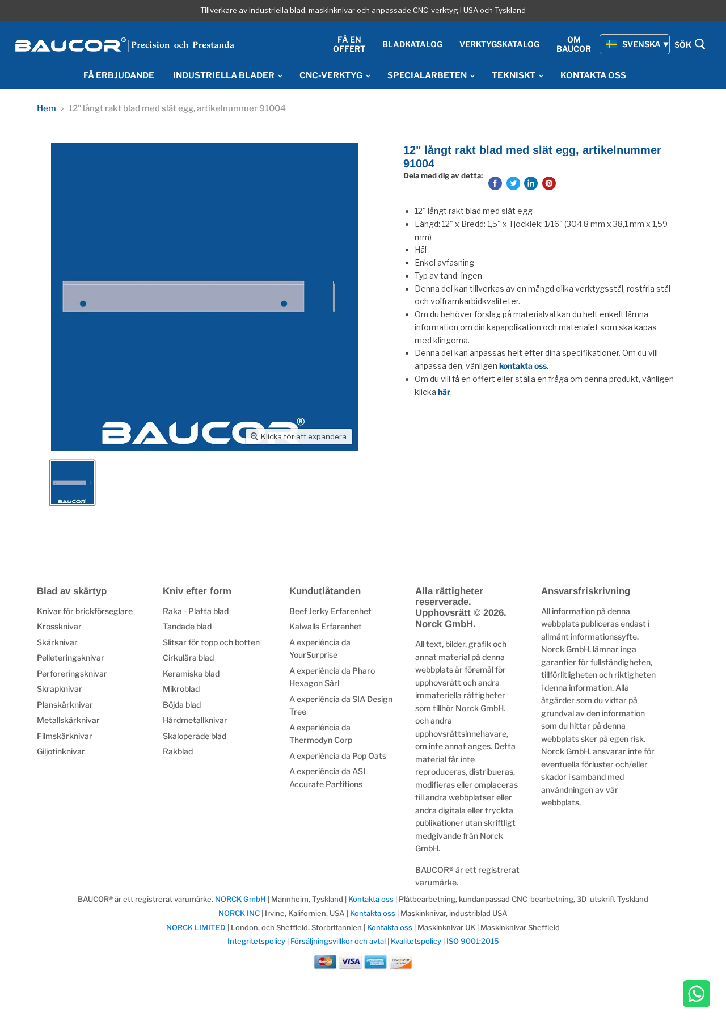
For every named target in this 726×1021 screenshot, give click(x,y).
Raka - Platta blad (196, 611)
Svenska (641, 44)
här (444, 392)
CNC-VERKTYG (331, 75)
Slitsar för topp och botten (211, 642)
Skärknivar (57, 642)
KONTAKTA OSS (593, 75)
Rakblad (178, 751)
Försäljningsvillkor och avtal (338, 941)
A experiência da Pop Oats (337, 756)
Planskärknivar (65, 704)
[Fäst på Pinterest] (549, 183)
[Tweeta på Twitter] (513, 183)
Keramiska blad (191, 673)
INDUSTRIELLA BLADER (224, 75)
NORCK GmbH (240, 899)
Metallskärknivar (68, 720)
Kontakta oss (371, 899)
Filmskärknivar (64, 736)
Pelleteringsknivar (70, 657)
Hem (46, 109)
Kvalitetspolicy (416, 941)
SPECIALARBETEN (427, 75)
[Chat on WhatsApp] (696, 995)
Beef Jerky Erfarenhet (330, 611)
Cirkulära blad (188, 657)
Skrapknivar (59, 689)
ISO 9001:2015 (472, 941)
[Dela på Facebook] (495, 183)
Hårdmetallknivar (195, 720)
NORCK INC (239, 913)
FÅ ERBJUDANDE (118, 75)
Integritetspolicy (256, 941)
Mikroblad (181, 689)
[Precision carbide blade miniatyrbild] (72, 482)
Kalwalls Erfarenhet (325, 626)
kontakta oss (523, 366)
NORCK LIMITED (196, 927)
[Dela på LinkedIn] (531, 183)
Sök (683, 45)
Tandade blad (187, 626)
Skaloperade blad (194, 736)
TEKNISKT (514, 75)
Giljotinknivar (61, 751)
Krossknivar (59, 626)
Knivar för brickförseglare (85, 611)
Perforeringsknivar (72, 673)
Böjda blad (182, 704)
